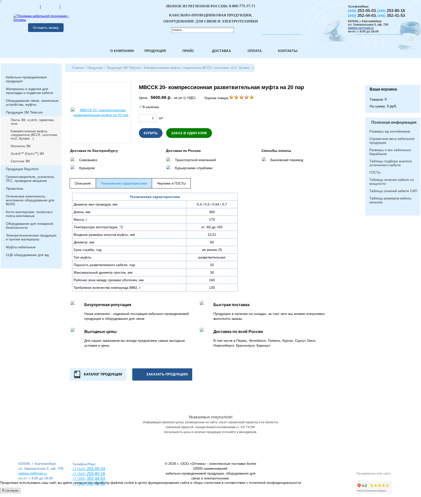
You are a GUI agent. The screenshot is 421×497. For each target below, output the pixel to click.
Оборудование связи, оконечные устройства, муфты (32, 102)
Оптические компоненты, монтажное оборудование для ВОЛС (30, 200)
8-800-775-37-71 (242, 6)
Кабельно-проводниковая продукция (26, 79)
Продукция (155, 51)
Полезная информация (393, 122)
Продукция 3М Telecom (24, 112)
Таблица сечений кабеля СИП (393, 191)
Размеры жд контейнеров (389, 131)
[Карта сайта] (50, 7)
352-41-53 (95, 483)
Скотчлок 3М (20, 161)
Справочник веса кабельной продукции (391, 141)
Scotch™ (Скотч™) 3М (27, 153)
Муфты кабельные (21, 247)
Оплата (255, 51)
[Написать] (70, 7)
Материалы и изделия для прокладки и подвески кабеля (29, 91)
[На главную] (30, 7)
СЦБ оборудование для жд (27, 255)
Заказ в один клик (189, 133)
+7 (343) (79, 484)
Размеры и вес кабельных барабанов (390, 152)
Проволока (14, 188)
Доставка (221, 51)
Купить (151, 133)
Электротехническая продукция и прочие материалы (31, 237)
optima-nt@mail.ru (360, 28)
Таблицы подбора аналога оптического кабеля (390, 163)
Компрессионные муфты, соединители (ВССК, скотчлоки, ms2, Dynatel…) (34, 134)
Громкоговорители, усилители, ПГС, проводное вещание (30, 179)
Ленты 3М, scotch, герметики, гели (33, 121)
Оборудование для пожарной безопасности (29, 225)
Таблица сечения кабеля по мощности (391, 182)
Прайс (188, 51)
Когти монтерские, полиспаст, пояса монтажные (29, 214)
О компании (122, 51)
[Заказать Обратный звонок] (392, 74)
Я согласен (10, 490)
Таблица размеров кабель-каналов (390, 200)
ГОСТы (375, 172)
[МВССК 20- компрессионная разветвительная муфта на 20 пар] (101, 112)
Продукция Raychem (22, 169)
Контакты (287, 51)
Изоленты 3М (20, 146)
